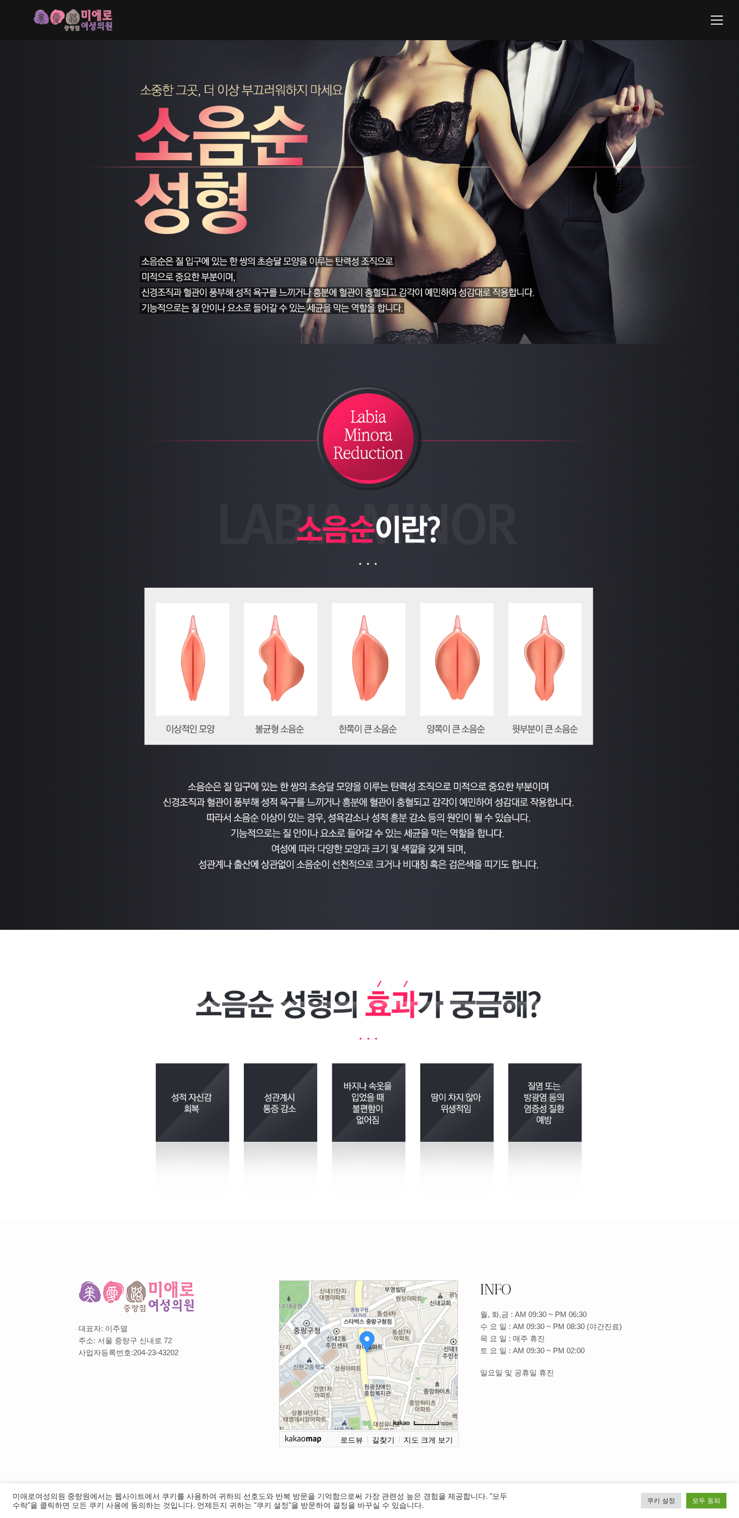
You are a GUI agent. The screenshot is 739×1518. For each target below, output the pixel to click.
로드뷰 (351, 1439)
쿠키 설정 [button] (661, 1500)
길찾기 (383, 1439)
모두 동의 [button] (706, 1500)
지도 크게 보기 (428, 1439)
